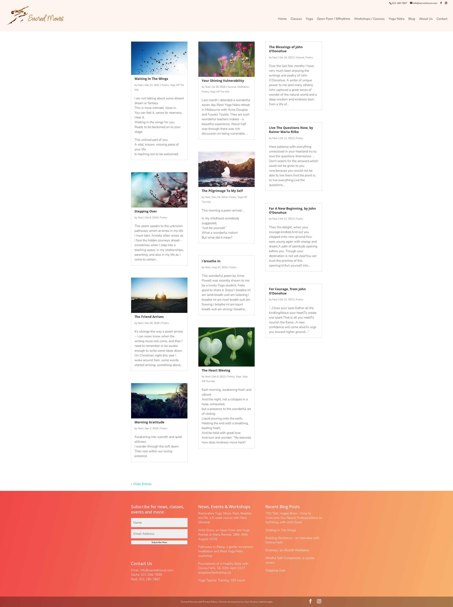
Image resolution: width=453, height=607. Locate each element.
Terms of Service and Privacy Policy (199, 601)
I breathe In (211, 261)
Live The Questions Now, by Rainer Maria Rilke (291, 130)
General (232, 87)
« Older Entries (141, 484)
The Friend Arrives (149, 316)
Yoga (309, 19)
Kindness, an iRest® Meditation (287, 550)
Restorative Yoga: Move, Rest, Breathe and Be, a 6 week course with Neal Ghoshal (224, 517)
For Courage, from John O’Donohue (287, 291)
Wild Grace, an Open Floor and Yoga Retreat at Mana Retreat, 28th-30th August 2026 (223, 534)
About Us (426, 19)
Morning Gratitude (149, 422)
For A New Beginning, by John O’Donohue (292, 210)
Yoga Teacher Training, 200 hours (221, 580)
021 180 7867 (399, 3)
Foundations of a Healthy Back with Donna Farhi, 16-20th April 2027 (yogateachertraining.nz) (223, 568)
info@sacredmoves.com (156, 570)
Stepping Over (145, 211)
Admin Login (266, 601)
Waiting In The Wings (151, 78)
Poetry (165, 85)
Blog (411, 19)
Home (282, 19)
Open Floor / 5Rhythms (333, 19)
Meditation (243, 87)
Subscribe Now (159, 542)
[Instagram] (446, 3)
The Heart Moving (216, 370)
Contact (442, 19)
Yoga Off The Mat (219, 91)
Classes (296, 19)
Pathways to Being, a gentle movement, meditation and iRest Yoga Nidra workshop (226, 551)
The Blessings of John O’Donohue (286, 49)
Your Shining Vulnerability (223, 80)
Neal (140, 85)
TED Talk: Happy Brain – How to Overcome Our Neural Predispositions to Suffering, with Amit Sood (293, 517)
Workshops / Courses (369, 19)
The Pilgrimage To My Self (222, 191)
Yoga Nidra (397, 19)
